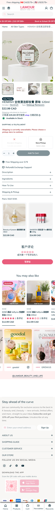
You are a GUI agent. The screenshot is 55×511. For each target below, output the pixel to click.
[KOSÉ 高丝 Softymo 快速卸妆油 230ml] (13, 292)
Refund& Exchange (15, 167)
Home (5, 26)
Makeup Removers (35, 105)
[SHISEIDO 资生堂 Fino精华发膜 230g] (41, 215)
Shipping (5, 112)
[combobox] (27, 14)
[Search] (4, 14)
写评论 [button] (27, 262)
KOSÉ (4, 309)
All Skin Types (17, 26)
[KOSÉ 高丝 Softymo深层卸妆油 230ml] (38, 292)
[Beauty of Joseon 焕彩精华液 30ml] (14, 215)
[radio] (14, 142)
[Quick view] (22, 283)
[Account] (46, 8)
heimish (14, 105)
